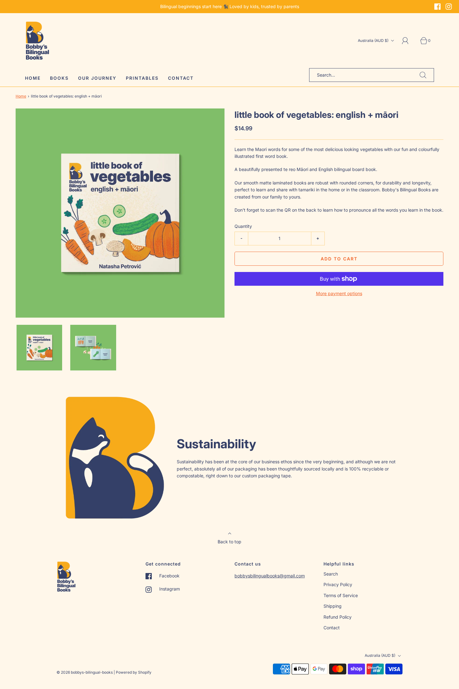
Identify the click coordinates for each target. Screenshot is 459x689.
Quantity (243, 226)
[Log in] (409, 41)
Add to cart (339, 258)
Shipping (332, 606)
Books (59, 78)
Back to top (229, 541)
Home (33, 78)
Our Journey (97, 78)
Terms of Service (340, 595)
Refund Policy (337, 617)
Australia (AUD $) (373, 40)
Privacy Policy (337, 584)
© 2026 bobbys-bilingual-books (85, 672)
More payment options (339, 293)
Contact (181, 78)
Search (330, 573)
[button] (39, 347)
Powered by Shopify (133, 672)
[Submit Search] (423, 75)
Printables (142, 78)
